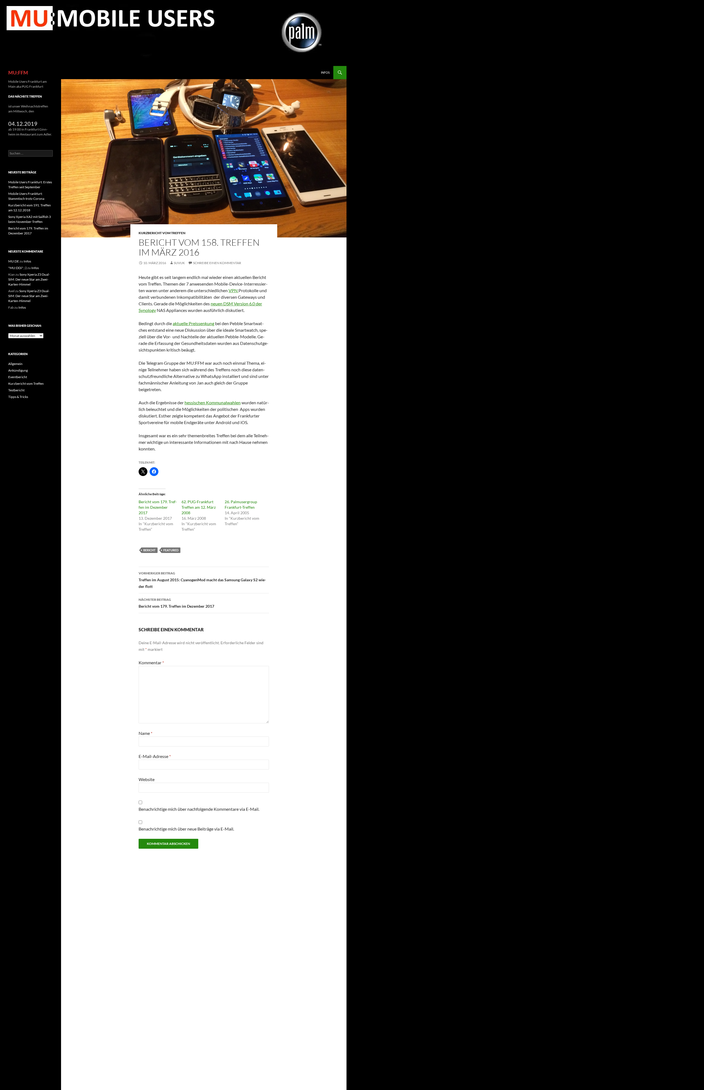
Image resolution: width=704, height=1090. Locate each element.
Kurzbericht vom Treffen (162, 233)
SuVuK (179, 263)
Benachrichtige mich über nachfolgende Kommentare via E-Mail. (199, 809)
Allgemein (15, 364)
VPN (233, 290)
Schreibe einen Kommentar (217, 263)
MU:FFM (18, 73)
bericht (149, 550)
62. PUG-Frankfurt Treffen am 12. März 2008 (199, 507)
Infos (325, 72)
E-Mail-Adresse (155, 756)
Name (145, 733)
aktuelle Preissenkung (193, 323)
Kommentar (151, 662)
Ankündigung (18, 370)
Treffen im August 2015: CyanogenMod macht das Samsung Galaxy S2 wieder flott (202, 580)
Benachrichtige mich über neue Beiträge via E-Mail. (186, 828)
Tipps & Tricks (18, 397)
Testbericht (16, 390)
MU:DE (13, 261)
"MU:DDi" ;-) (17, 268)
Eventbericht (17, 377)
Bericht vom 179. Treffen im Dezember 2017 (158, 507)
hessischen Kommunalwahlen (213, 402)
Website (147, 779)
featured (170, 550)
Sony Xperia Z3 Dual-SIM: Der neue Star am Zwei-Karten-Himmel (29, 279)
